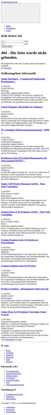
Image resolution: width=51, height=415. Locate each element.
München (9, 357)
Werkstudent (11, 399)
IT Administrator (12, 371)
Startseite (7, 68)
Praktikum (10, 397)
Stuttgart (9, 362)
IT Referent (10, 378)
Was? (26, 41)
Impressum (10, 410)
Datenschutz (11, 412)
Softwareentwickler (13, 374)
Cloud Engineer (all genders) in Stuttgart (21, 107)
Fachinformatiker (12, 380)
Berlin (8, 351)
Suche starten (7, 47)
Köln (8, 359)
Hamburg (9, 355)
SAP (8, 383)
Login (8, 31)
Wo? (26, 44)
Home (8, 26)
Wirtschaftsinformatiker (15, 385)
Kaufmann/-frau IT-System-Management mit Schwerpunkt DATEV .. (24, 159)
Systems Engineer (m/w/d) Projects (18, 266)
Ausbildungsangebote (14, 394)
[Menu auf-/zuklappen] (20, 13)
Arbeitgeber (10, 407)
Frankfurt (9, 353)
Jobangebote (10, 340)
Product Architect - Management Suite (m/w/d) (24, 289)
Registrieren (10, 28)
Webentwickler (12, 376)
